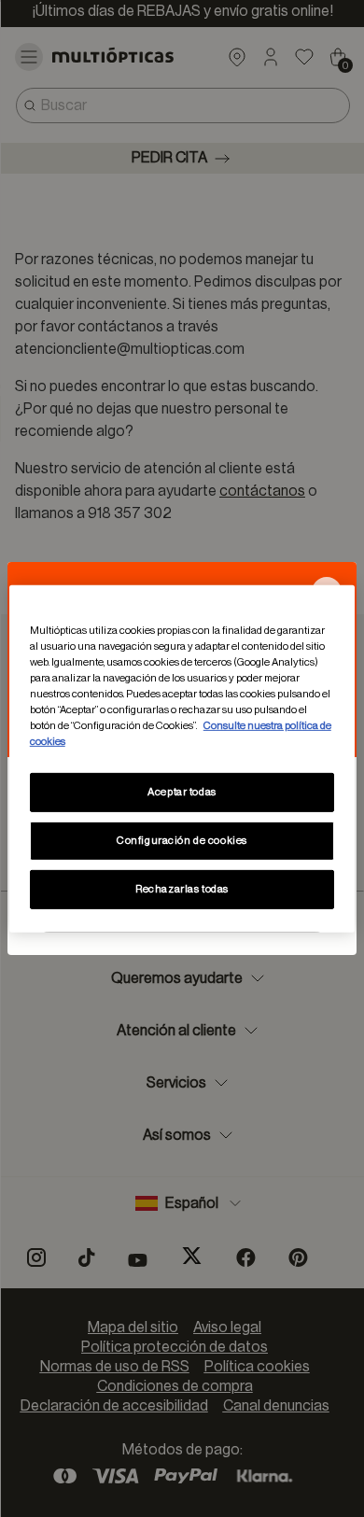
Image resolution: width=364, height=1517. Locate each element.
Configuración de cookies (182, 841)
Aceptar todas (181, 792)
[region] (182, 758)
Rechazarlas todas (182, 889)
